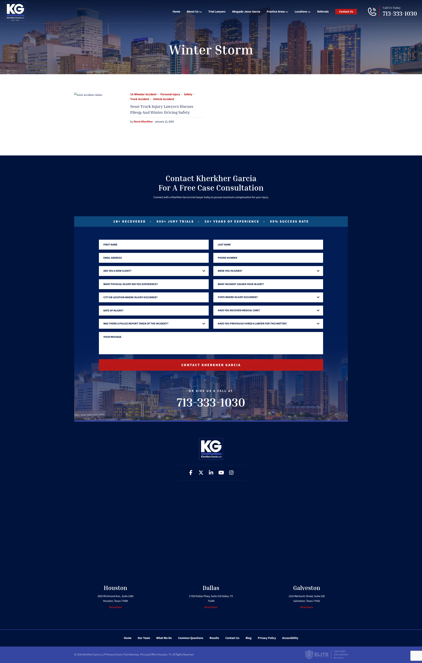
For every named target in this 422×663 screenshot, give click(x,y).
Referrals (323, 12)
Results (214, 638)
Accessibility (290, 638)
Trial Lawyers (217, 12)
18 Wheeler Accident (143, 94)
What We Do (164, 638)
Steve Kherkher (143, 122)
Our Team (144, 638)
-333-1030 (400, 13)
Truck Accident (139, 99)
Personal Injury (170, 94)
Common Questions (190, 638)
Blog (249, 638)
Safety (188, 94)
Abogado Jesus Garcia (246, 12)
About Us (192, 12)
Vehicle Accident (163, 99)
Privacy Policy (267, 638)
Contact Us (346, 12)
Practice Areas (276, 12)
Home (176, 12)
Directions (115, 607)
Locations (301, 12)
